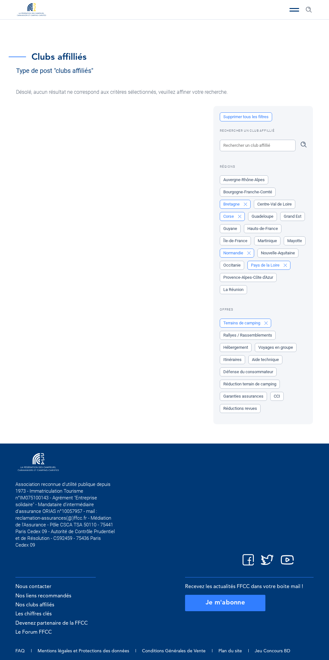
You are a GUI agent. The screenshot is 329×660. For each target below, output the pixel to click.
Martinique (267, 240)
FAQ (20, 651)
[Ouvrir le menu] (294, 9)
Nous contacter (33, 586)
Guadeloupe (262, 216)
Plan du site (230, 651)
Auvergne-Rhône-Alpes (244, 179)
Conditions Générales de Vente (174, 651)
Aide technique (265, 359)
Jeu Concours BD (272, 651)
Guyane (230, 228)
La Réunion (233, 289)
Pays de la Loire (265, 265)
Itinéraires (232, 359)
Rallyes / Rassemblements (247, 335)
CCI (277, 396)
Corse (229, 216)
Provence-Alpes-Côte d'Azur (248, 277)
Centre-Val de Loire (274, 204)
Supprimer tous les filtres (246, 116)
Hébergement (235, 347)
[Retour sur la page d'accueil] (31, 10)
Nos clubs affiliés (34, 605)
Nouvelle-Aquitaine (278, 253)
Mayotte (294, 240)
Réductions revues (240, 408)
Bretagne (232, 204)
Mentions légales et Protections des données (83, 651)
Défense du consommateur (248, 371)
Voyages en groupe (275, 347)
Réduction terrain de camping (249, 384)
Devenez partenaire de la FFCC (51, 623)
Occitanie (232, 265)
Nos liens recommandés (43, 596)
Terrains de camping (242, 323)
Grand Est (292, 216)
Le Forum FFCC (33, 632)
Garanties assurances (243, 396)
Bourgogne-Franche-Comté (247, 191)
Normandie (233, 253)
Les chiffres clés (33, 614)
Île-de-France (235, 240)
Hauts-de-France (262, 228)
